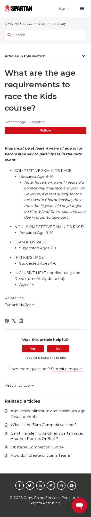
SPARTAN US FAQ (19, 24)
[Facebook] (7, 321)
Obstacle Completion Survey (37, 447)
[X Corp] (14, 321)
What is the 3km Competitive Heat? (44, 424)
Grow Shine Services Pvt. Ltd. (50, 497)
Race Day (58, 24)
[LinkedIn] (21, 321)
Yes (33, 348)
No (58, 348)
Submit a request (67, 368)
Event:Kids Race (19, 305)
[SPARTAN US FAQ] (19, 8)
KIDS (41, 24)
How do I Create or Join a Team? (41, 455)
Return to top (18, 385)
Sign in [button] (65, 8)
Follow (45, 130)
